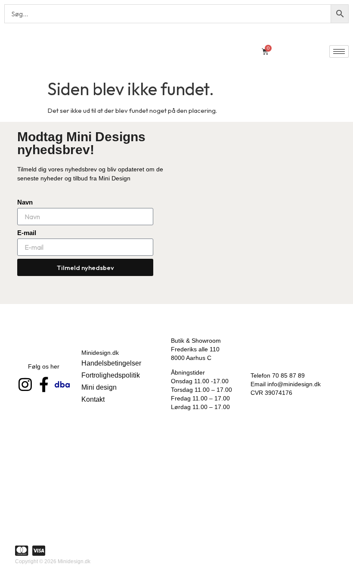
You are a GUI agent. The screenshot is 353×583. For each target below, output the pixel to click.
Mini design (99, 387)
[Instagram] (25, 384)
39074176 (278, 392)
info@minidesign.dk (294, 384)
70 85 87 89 (288, 375)
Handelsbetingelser (111, 363)
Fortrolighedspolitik (110, 375)
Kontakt (93, 399)
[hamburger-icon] (339, 51)
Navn (25, 202)
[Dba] (62, 384)
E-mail (26, 232)
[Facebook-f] (43, 384)
